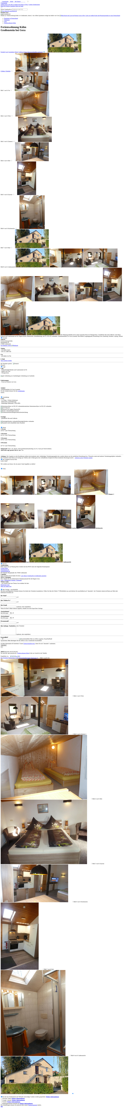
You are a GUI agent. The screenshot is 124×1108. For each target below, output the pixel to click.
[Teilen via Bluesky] (13, 656)
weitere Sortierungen (34, 4)
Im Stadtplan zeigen (6, 345)
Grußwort (21, 52)
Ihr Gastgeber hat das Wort (11, 459)
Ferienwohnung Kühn (23, 653)
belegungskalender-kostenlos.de (10, 1103)
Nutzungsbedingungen (24, 658)
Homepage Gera (5, 585)
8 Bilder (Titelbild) (6, 71)
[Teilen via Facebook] (11, 656)
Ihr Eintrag (17, 1)
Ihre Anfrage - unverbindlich (12, 589)
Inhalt (11, 1)
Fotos (25, 52)
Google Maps (4, 568)
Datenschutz (11, 658)
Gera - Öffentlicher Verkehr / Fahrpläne (11, 580)
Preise (16, 52)
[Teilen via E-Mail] (19, 656)
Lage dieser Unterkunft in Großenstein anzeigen (33, 575)
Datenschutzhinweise (29, 643)
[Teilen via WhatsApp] (15, 656)
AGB (16, 658)
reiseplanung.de (5, 569)
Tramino (4, 1102)
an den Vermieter (12, 626)
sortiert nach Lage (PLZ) (7, 4)
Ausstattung (11, 52)
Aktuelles (12, 6)
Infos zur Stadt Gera (6, 586)
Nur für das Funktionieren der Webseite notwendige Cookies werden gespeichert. (24, 1097)
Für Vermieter (4, 658)
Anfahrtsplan (21, 391)
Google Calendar (6, 1100)
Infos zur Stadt (19, 6)
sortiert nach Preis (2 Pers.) (21, 4)
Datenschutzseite (32, 1105)
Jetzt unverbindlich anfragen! (35, 52)
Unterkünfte (4, 1)
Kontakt (3, 52)
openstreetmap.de (5, 571)
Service (6, 563)
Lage (6, 52)
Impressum (34, 658)
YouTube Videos (6, 1098)
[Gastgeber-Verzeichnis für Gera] (9, 11)
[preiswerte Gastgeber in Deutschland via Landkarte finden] (90, 15)
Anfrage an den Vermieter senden (83, 457)
